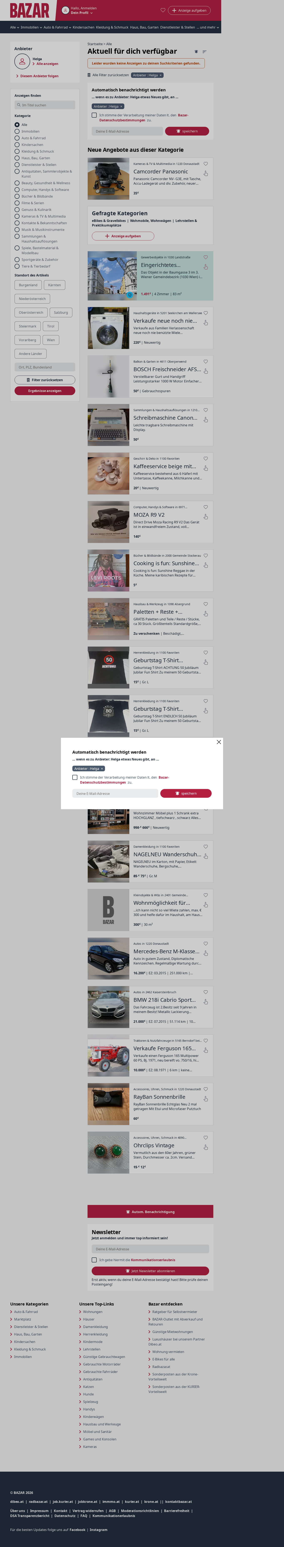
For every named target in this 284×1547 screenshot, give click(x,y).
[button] (219, 742)
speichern (189, 793)
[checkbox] (142, 780)
